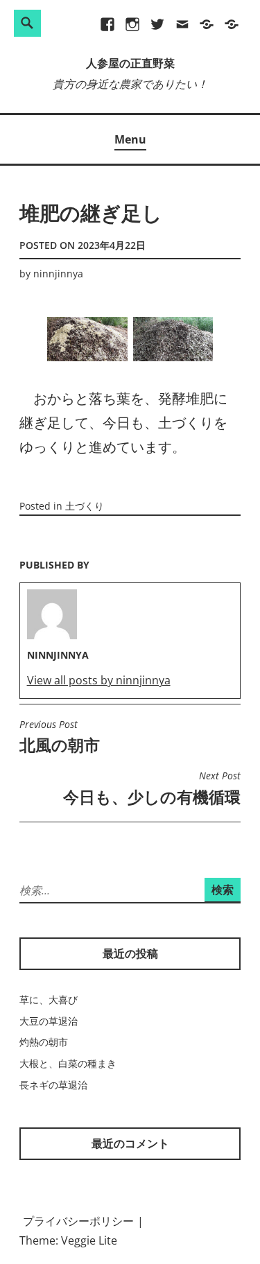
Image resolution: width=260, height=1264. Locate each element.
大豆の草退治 (48, 1021)
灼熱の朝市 (43, 1041)
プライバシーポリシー (78, 1221)
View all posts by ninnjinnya (99, 680)
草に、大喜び (48, 999)
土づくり (84, 505)
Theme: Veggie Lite (68, 1240)
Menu (130, 139)
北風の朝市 (59, 737)
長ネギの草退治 (53, 1084)
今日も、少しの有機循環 (152, 788)
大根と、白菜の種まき (67, 1063)
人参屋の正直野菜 (130, 64)
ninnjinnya (58, 273)
